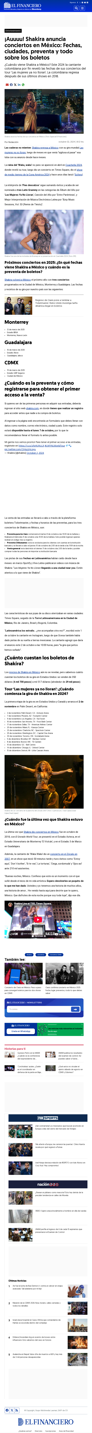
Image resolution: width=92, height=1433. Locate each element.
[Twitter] (80, 2)
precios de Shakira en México (24, 672)
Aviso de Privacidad (66, 1431)
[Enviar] (75, 1009)
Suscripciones (50, 1431)
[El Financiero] (22, 6)
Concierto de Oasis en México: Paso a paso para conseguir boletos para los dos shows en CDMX (23, 990)
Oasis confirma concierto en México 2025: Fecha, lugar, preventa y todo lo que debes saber (64, 990)
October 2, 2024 (35, 453)
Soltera (78, 174)
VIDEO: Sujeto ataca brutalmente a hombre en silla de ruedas (60, 1211)
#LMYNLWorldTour (55, 446)
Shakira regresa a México (45, 147)
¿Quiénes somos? (25, 1431)
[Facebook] (78, 2)
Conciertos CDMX (55, 955)
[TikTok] (88, 2)
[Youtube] (85, 2)
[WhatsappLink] (44, 1029)
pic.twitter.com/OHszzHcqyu (20, 449)
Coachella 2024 (74, 165)
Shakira (29, 955)
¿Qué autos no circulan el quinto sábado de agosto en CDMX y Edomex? (70, 1069)
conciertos (40, 955)
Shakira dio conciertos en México (41, 831)
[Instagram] (83, 2)
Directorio (38, 1431)
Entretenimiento (13, 31)
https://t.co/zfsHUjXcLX (31, 446)
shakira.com (32, 408)
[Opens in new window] (20, 1131)
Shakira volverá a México (18, 279)
